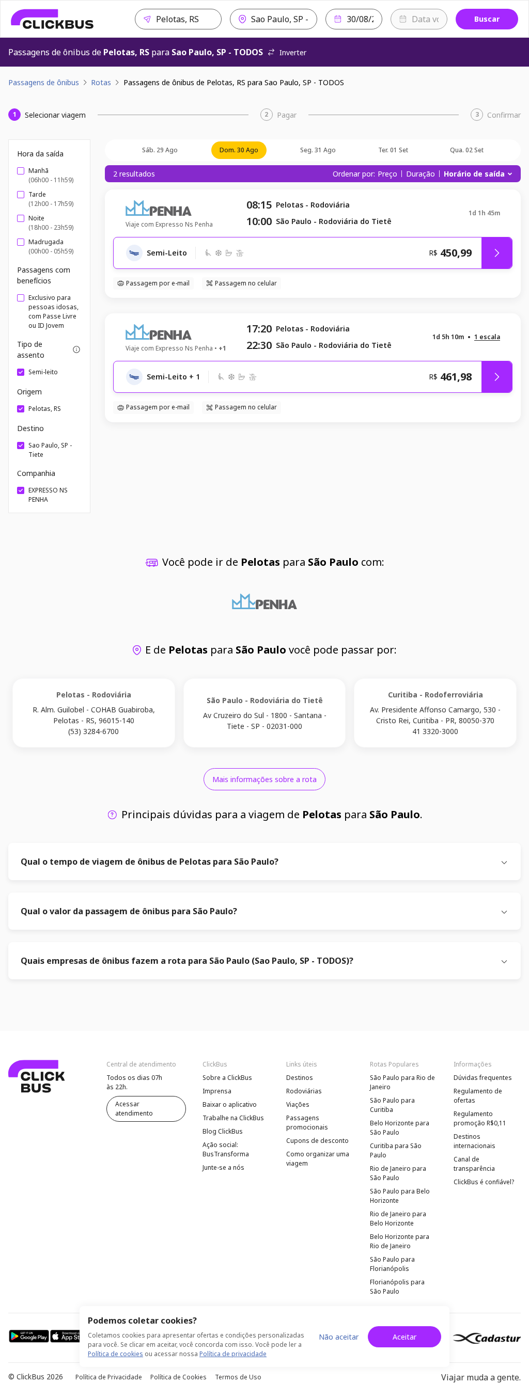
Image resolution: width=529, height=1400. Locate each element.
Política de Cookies (178, 1377)
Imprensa (217, 1091)
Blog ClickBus (223, 1131)
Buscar (487, 19)
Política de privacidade (233, 1353)
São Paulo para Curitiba (392, 1105)
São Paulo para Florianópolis (392, 1264)
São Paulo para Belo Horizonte (400, 1196)
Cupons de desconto (317, 1140)
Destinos (299, 1077)
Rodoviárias (304, 1091)
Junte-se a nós (223, 1167)
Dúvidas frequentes (483, 1077)
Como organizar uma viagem (317, 1159)
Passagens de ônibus (43, 82)
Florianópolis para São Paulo (397, 1287)
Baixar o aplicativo (230, 1104)
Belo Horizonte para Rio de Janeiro (399, 1241)
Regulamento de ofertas (478, 1096)
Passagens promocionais (307, 1122)
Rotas (101, 82)
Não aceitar (339, 1337)
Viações (297, 1104)
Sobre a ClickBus (227, 1077)
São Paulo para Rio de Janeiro (402, 1082)
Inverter (292, 52)
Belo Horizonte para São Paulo (399, 1128)
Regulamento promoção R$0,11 (480, 1118)
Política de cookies (115, 1353)
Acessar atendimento (134, 1109)
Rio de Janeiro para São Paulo (398, 1173)
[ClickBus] (52, 19)
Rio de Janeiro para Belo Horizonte (398, 1219)
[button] (487, 337)
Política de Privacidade (108, 1377)
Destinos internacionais (474, 1141)
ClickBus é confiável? (484, 1182)
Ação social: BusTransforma (226, 1149)
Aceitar (404, 1337)
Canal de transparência (474, 1164)
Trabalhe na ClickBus (233, 1117)
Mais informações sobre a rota (264, 779)
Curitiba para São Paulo (396, 1150)
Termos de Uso (238, 1377)
